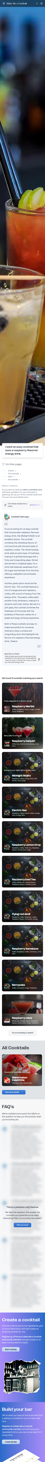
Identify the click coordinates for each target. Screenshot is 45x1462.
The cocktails (10, 474)
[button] (14, 1092)
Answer (8, 471)
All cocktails (10, 479)
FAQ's (7, 477)
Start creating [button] (10, 1349)
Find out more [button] (22, 1225)
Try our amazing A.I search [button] (22, 1033)
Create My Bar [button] (11, 1442)
